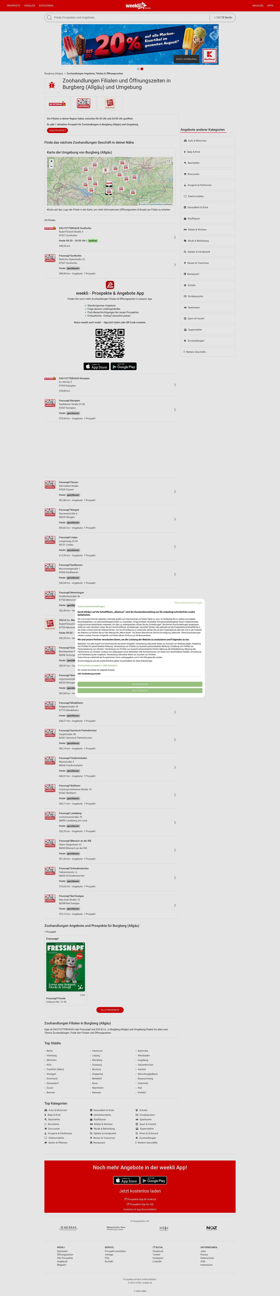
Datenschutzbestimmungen (188, 602)
